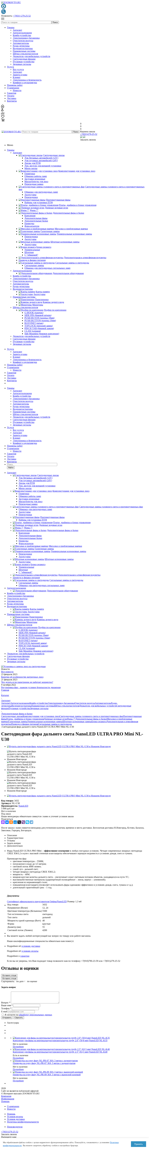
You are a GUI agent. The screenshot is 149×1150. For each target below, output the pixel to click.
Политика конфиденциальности (23, 1122)
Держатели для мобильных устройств (31, 56)
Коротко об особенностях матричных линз (22, 677)
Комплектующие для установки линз (41, 716)
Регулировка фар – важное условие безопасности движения (31, 687)
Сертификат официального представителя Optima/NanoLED (37, 901)
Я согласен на (28, 1014)
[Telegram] (31, 822)
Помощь (5, 1101)
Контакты (12, 101)
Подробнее (18, 1046)
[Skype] (27, 822)
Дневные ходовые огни (55, 719)
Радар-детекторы (21, 46)
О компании (13, 88)
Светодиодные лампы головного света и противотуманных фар (91, 716)
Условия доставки (16, 1119)
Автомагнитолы (21, 43)
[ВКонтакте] (7, 822)
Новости (17, 90)
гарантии (24, 956)
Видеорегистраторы (23, 48)
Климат (16, 77)
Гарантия (11, 93)
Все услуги (18, 69)
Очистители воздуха (23, 40)
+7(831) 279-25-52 (22, 16)
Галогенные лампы (17, 721)
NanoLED (23, 806)
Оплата (10, 95)
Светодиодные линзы (12, 716)
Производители (15, 1127)
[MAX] (3, 822)
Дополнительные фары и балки (91, 719)
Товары (10, 27)
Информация (7, 1099)
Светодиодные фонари (24, 59)
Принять (138, 1144)
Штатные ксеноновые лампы (77, 721)
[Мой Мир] (15, 822)
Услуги (10, 67)
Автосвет (17, 30)
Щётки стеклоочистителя (25, 53)
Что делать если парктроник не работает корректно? (27, 682)
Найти (10, 467)
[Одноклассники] (11, 822)
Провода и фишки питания (24, 724)
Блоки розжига (99, 721)
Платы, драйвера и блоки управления (25, 719)
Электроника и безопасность (27, 80)
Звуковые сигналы (22, 64)
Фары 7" (71, 719)
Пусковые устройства (23, 61)
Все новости (7, 671)
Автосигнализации (22, 32)
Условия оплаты (15, 1116)
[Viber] (23, 822)
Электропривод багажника (26, 38)
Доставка (11, 98)
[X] (19, 822)
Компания (6, 1096)
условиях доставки (30, 946)
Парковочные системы (24, 51)
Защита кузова (20, 74)
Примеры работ (15, 85)
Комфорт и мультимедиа (25, 82)
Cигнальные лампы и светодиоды (55, 724)
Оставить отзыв (9, 975)
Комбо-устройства (22, 35)
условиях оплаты (29, 951)
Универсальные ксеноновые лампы (45, 721)
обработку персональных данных (35, 1014)
